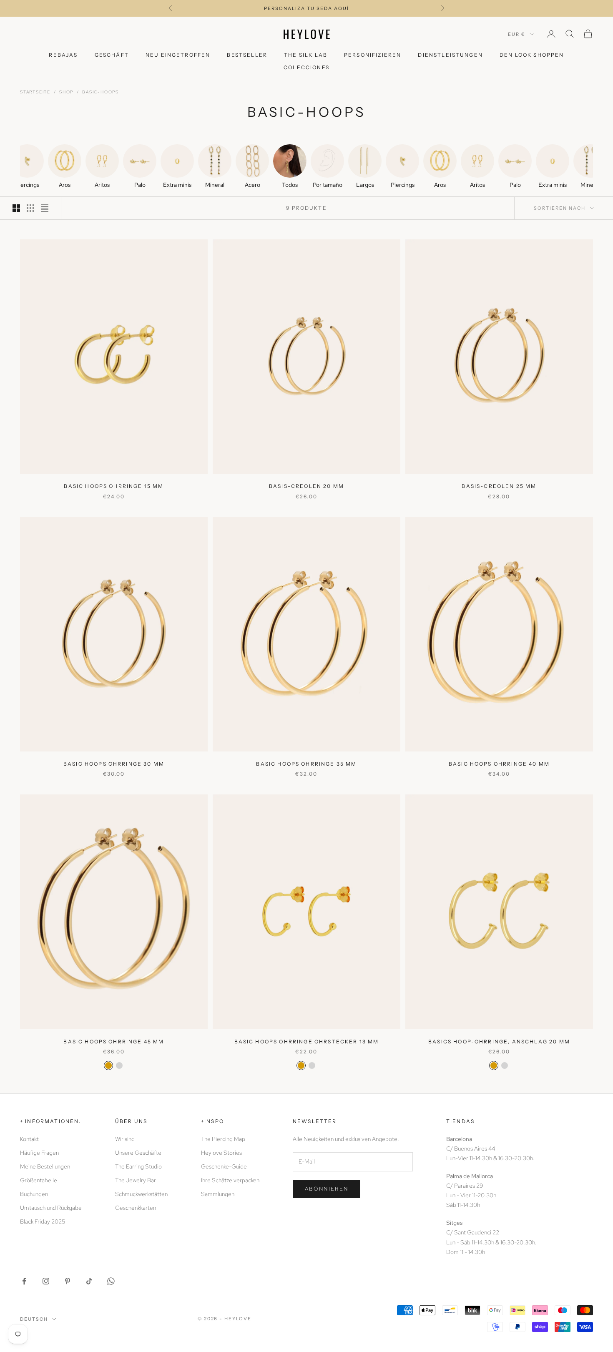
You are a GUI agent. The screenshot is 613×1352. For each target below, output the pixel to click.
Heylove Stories (221, 1152)
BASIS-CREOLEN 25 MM (499, 486)
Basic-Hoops (100, 92)
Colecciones (306, 67)
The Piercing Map (223, 1139)
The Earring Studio (138, 1166)
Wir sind (125, 1139)
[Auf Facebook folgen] (24, 1281)
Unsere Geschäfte (138, 1152)
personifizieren (372, 55)
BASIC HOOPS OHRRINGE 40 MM (499, 764)
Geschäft (112, 55)
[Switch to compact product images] (44, 208)
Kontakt (29, 1139)
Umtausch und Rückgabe (51, 1207)
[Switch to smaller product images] (30, 208)
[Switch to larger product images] (16, 208)
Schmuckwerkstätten (141, 1194)
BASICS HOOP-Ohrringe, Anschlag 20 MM (499, 1041)
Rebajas (63, 55)
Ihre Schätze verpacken (230, 1180)
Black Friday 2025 (42, 1221)
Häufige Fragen (39, 1152)
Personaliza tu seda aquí (306, 8)
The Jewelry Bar (135, 1180)
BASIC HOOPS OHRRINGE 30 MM (113, 764)
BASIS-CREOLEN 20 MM (306, 486)
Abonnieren (326, 1188)
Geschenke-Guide (224, 1166)
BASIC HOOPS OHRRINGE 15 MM (113, 486)
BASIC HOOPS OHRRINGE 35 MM (306, 764)
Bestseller (247, 55)
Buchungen (34, 1194)
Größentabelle (38, 1180)
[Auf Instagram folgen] (46, 1281)
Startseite (35, 92)
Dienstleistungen (450, 55)
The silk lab (305, 55)
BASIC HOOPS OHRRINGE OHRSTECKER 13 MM (306, 1041)
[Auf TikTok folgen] (89, 1281)
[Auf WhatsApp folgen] (111, 1281)
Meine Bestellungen (45, 1166)
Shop (66, 92)
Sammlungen (217, 1194)
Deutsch (34, 1319)
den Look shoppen (532, 55)
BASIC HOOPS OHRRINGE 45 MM (113, 1041)
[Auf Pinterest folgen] (67, 1281)
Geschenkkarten (135, 1207)
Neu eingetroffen (178, 55)
